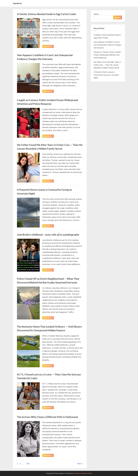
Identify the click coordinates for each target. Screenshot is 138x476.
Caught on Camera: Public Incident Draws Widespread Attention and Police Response (107, 55)
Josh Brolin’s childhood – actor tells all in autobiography (48, 234)
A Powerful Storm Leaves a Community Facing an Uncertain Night (106, 75)
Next (79, 464)
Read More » (49, 46)
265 (27, 464)
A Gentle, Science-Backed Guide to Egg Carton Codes (46, 14)
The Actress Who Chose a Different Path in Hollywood (47, 416)
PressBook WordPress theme (82, 473)
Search (96, 14)
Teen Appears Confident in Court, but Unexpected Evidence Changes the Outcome (107, 45)
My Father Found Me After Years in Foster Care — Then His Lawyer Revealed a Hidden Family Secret (107, 65)
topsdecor (17, 3)
